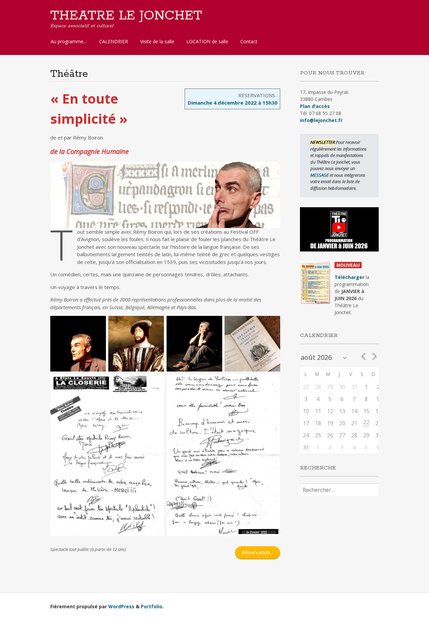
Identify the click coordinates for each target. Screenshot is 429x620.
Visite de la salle (157, 41)
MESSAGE (320, 175)
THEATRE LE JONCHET (126, 15)
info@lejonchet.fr (321, 120)
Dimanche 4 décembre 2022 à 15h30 (233, 102)
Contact (248, 41)
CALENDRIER (113, 41)
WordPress (121, 606)
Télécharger (349, 277)
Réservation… (257, 552)
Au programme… (69, 41)
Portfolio (151, 606)
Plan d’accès (315, 106)
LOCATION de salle (207, 41)
